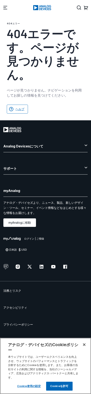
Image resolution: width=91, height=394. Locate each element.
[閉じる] (84, 344)
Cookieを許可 (59, 386)
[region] (45, 366)
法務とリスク (12, 290)
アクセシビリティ (15, 307)
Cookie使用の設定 (29, 386)
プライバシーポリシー (18, 324)
